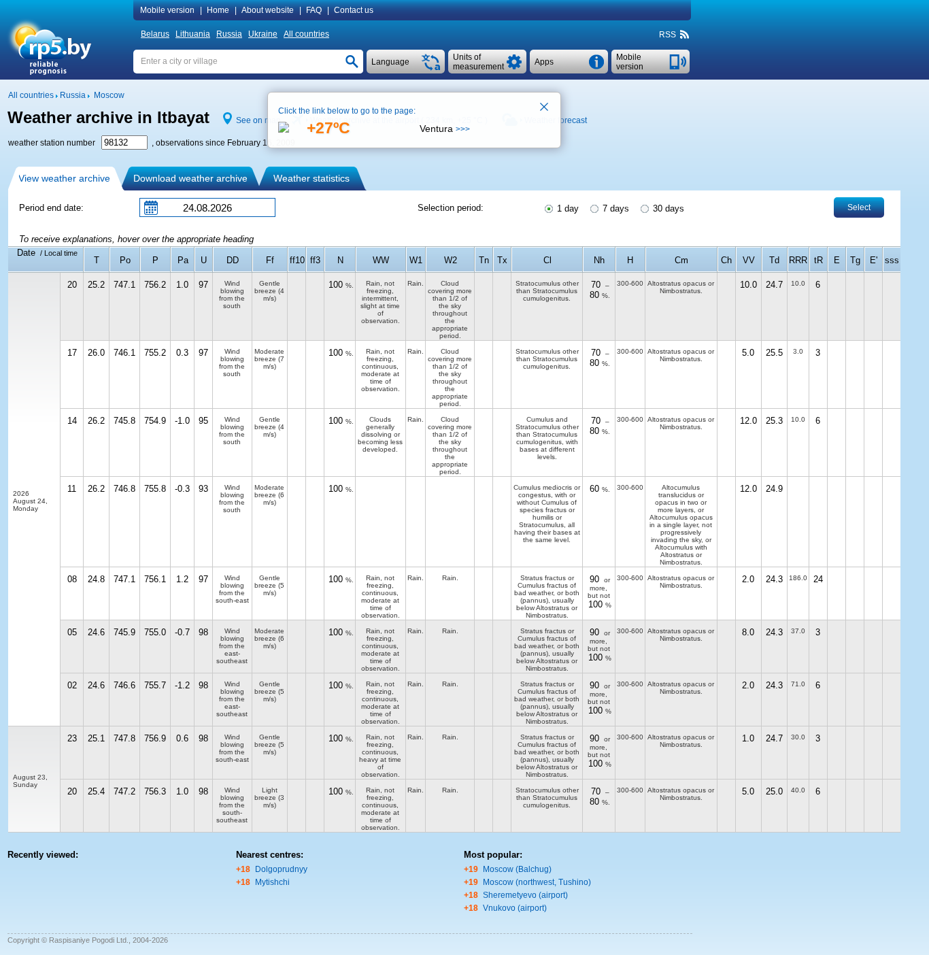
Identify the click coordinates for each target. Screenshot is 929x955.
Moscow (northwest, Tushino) (537, 882)
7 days (614, 208)
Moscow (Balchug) (517, 869)
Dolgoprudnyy (281, 869)
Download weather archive (190, 178)
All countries (306, 34)
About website (267, 10)
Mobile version (167, 10)
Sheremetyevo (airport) (525, 895)
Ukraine (262, 34)
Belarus (155, 34)
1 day (566, 208)
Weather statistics (311, 178)
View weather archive (64, 178)
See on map (258, 120)
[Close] (544, 108)
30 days (667, 208)
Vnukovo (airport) (515, 908)
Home (218, 10)
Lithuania (192, 34)
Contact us (353, 10)
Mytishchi (272, 882)
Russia (229, 34)
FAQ (314, 10)
